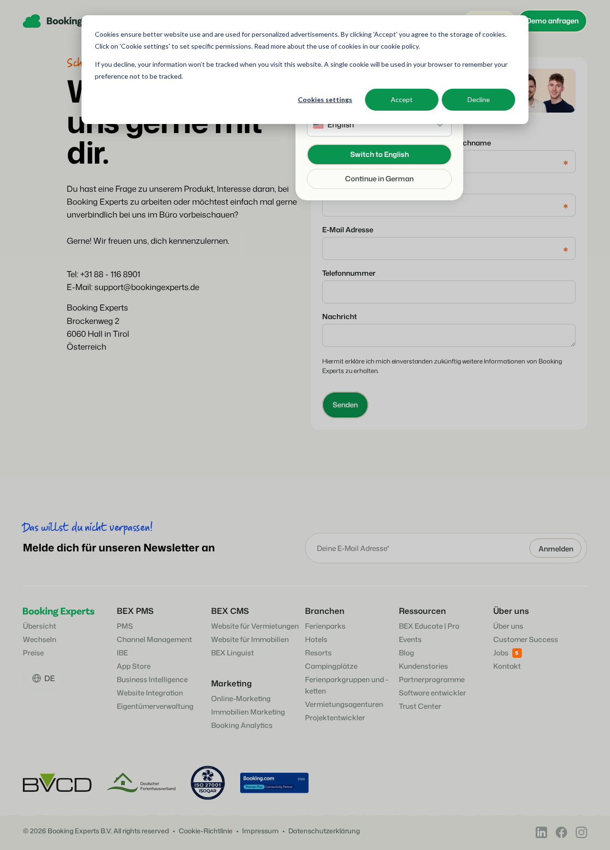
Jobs (500, 653)
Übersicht (39, 626)
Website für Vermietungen (255, 626)
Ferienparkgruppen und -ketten (346, 685)
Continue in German (379, 179)
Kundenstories (423, 666)
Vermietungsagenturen (344, 704)
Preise (33, 653)
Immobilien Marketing (248, 712)
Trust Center (420, 706)
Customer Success (525, 639)
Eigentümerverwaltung (155, 706)
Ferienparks (325, 626)
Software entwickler (432, 693)
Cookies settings (325, 99)
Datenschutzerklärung (324, 831)
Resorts (318, 653)
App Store (134, 666)
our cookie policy (393, 46)
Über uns (508, 626)
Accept (402, 99)
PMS (125, 626)
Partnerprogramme (432, 679)
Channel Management (154, 639)
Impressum (260, 831)
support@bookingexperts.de (146, 286)
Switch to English (379, 154)
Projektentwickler (335, 718)
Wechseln (39, 639)
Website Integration (150, 693)
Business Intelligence (152, 679)
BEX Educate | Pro (429, 626)
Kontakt (507, 666)
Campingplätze (331, 666)
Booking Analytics (242, 725)
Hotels (316, 639)
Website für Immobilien (250, 639)
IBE (122, 653)
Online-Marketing (241, 699)
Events (410, 639)
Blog (406, 653)
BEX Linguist (232, 653)
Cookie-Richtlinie (206, 831)
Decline (479, 99)
